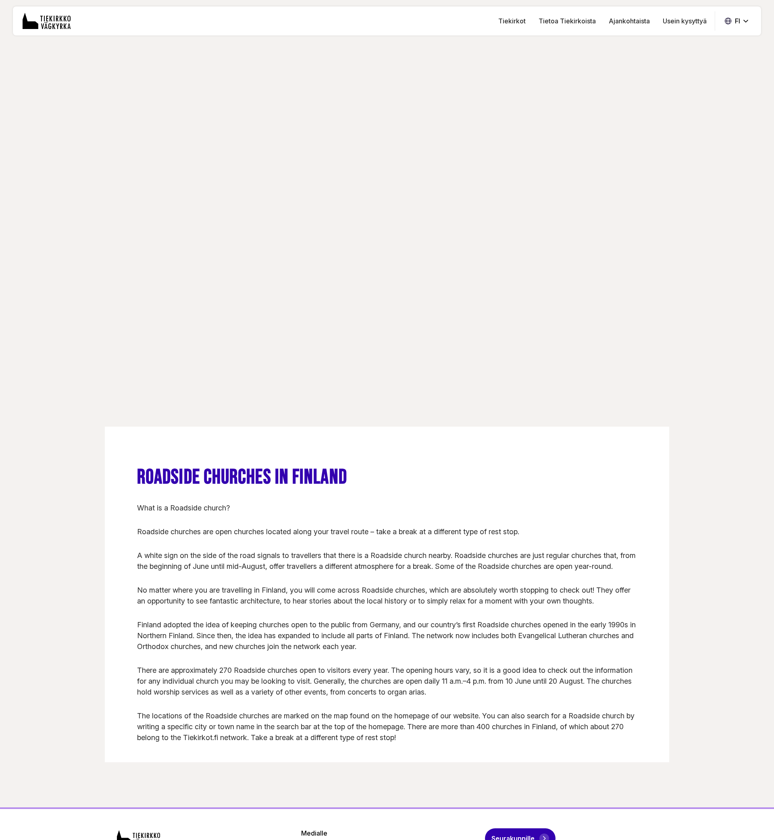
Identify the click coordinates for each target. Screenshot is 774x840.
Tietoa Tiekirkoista (567, 21)
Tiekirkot (512, 21)
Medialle (314, 833)
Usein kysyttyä (685, 21)
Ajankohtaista (629, 21)
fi (736, 21)
